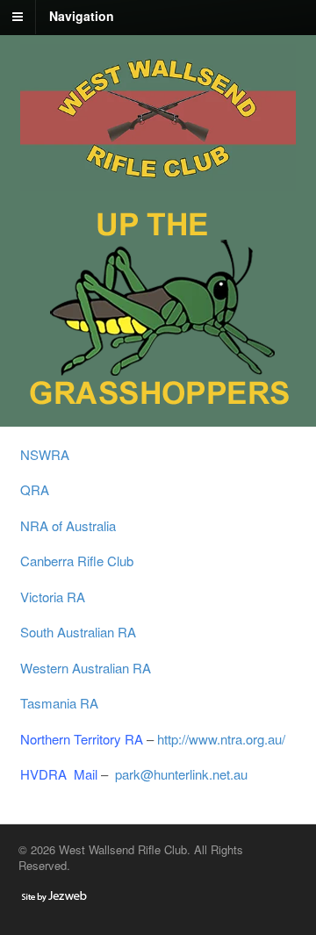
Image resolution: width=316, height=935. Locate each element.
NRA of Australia (68, 525)
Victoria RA (52, 596)
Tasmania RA (59, 703)
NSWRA (48, 454)
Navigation (81, 16)
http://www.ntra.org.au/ (221, 739)
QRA (34, 489)
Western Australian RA (85, 667)
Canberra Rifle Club (76, 560)
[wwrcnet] (158, 182)
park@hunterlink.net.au (181, 774)
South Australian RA (78, 631)
